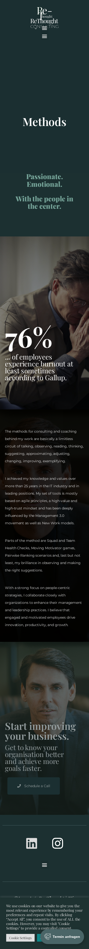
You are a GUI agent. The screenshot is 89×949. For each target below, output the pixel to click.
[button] (45, 36)
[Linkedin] (31, 843)
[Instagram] (57, 843)
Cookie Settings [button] (20, 938)
